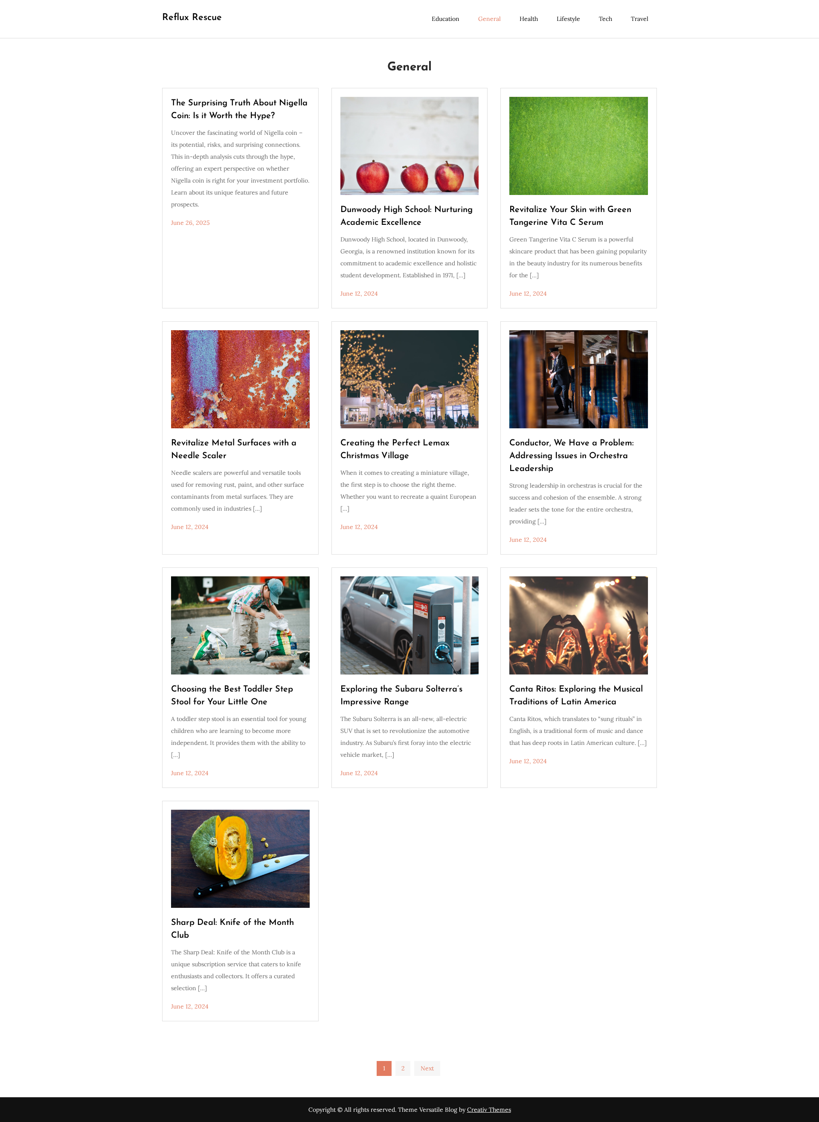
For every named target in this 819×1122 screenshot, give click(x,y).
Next (427, 1068)
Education (445, 19)
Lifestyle (568, 19)
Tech (605, 19)
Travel (639, 19)
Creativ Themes (489, 1109)
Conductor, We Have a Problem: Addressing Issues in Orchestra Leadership (571, 456)
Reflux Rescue (192, 18)
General (489, 19)
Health (529, 19)
